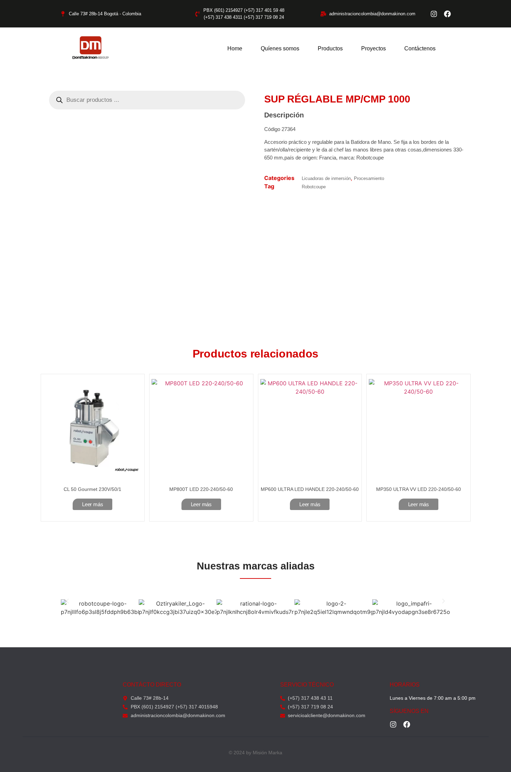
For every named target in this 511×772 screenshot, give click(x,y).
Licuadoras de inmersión (326, 178)
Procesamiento (369, 178)
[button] (67, 601)
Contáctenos (420, 48)
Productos (330, 48)
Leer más (92, 504)
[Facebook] (447, 13)
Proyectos (373, 48)
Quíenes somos (280, 48)
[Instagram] (433, 13)
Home (234, 48)
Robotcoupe (314, 186)
